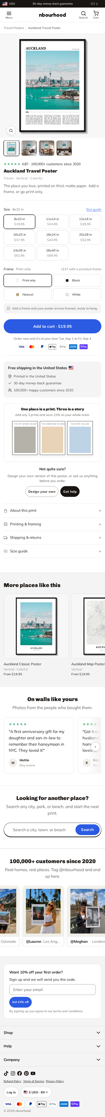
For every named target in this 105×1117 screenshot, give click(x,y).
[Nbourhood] (52, 15)
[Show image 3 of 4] (46, 148)
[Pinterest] (26, 1073)
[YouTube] (33, 1073)
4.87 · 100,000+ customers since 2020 (42, 164)
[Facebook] (19, 1073)
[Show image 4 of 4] (64, 148)
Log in (11, 1092)
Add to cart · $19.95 (52, 326)
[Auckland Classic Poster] (36, 626)
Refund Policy (12, 1081)
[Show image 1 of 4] (11, 148)
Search (87, 829)
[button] (52, 85)
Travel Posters (14, 28)
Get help (70, 491)
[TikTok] (6, 1073)
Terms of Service (33, 1081)
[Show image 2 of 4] (29, 148)
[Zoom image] (11, 130)
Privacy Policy (55, 1081)
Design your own (41, 491)
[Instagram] (12, 1073)
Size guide (93, 209)
